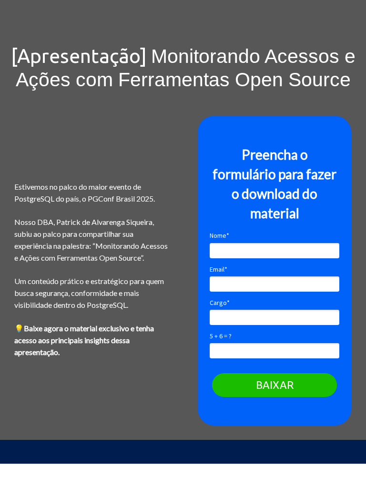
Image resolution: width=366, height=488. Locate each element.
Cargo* (220, 303)
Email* (218, 269)
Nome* (219, 236)
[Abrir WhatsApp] (24, 463)
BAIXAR (275, 385)
